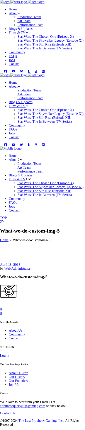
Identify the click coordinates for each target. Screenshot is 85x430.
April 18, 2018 (10, 264)
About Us (15, 330)
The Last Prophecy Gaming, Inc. (41, 420)
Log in (4, 355)
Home (4, 240)
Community (17, 334)
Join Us (14, 384)
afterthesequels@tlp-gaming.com (22, 406)
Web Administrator (17, 268)
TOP (3, 218)
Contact (14, 338)
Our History (17, 377)
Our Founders (18, 381)
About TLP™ (18, 373)
